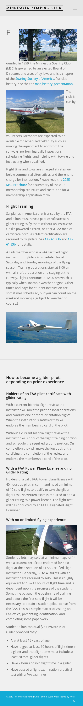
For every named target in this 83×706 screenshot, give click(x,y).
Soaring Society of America (34, 78)
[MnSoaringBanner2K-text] (34, 8)
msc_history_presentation (54, 84)
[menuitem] (75, 8)
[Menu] (75, 8)
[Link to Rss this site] (74, 701)
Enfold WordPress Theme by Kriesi (58, 696)
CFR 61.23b (53, 239)
